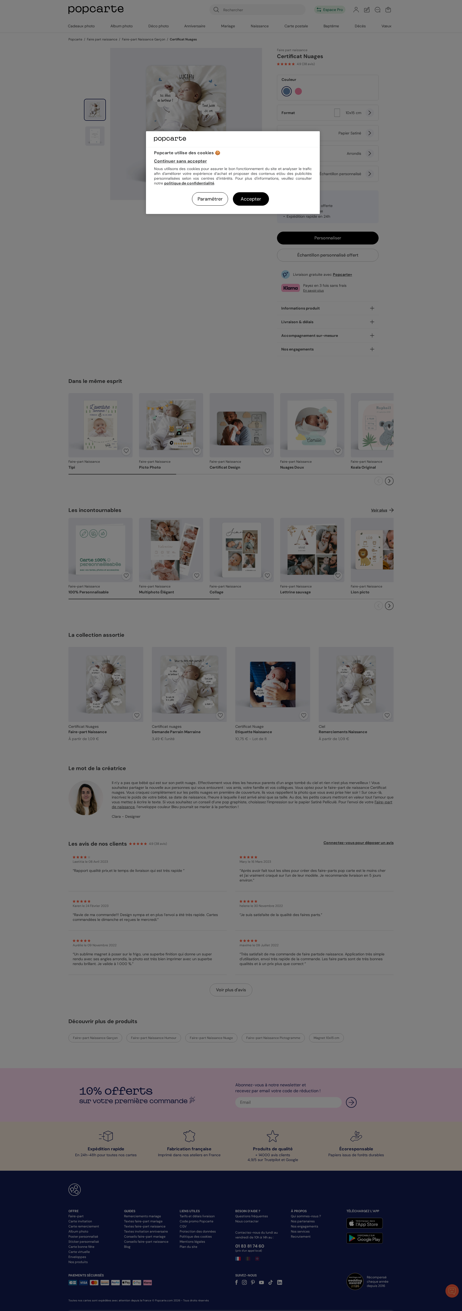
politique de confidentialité (189, 183)
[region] (233, 172)
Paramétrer (210, 199)
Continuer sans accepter (180, 161)
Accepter (251, 199)
